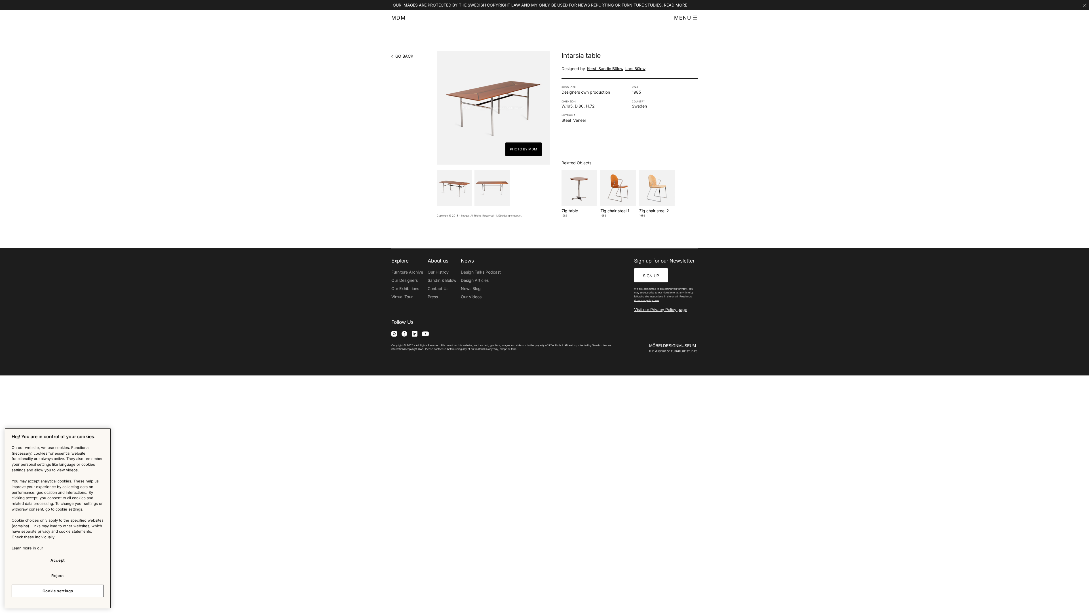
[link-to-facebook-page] (404, 334)
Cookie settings (58, 591)
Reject (57, 575)
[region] (58, 518)
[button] (686, 17)
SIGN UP (651, 275)
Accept (57, 560)
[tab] (454, 188)
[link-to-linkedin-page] (414, 334)
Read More (675, 5)
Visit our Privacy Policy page (660, 309)
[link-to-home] (663, 348)
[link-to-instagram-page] (394, 334)
